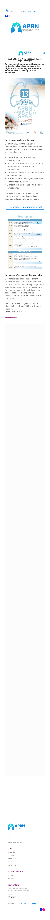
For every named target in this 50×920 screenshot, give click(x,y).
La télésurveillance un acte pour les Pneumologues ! (25, 753)
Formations (12, 858)
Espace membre (11, 37)
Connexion (11, 875)
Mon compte (12, 878)
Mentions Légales (30, 903)
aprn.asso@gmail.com (28, 11)
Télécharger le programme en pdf (25, 206)
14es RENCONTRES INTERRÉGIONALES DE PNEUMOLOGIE (25, 416)
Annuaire (11, 855)
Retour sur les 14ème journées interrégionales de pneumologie (25, 354)
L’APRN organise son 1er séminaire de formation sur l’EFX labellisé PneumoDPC (25, 642)
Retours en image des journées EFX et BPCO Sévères (25, 526)
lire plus (10, 377)
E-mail (10, 894)
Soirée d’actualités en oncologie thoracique (25, 477)
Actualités (11, 852)
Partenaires (12, 865)
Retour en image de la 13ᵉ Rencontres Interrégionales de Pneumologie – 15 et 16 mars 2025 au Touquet (25, 695)
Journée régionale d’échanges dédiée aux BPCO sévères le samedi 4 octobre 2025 (25, 583)
